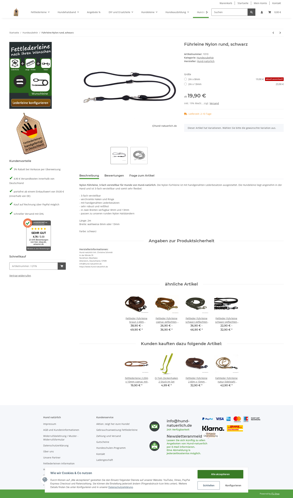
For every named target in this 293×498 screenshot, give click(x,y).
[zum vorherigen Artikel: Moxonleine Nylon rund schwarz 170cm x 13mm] (273, 32)
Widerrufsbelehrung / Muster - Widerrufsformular (60, 437)
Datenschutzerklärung (56, 445)
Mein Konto (260, 3)
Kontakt (276, 3)
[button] (262, 12)
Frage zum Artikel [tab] (141, 175)
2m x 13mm (236, 84)
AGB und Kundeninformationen (61, 429)
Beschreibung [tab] (89, 175)
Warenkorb (226, 3)
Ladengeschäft (104, 460)
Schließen (208, 485)
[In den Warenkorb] (62, 266)
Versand (214, 103)
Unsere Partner (52, 457)
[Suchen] (251, 12)
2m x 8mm (235, 79)
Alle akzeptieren (220, 474)
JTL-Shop (275, 493)
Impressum (49, 424)
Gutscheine (102, 442)
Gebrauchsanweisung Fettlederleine (117, 429)
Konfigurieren (233, 485)
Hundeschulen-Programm (111, 447)
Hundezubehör (205, 57)
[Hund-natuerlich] (16, 12)
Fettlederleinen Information (59, 463)
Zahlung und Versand (108, 436)
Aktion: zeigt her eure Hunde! (113, 424)
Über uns (48, 451)
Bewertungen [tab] (114, 175)
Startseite (243, 3)
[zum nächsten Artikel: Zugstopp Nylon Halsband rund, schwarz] (280, 32)
